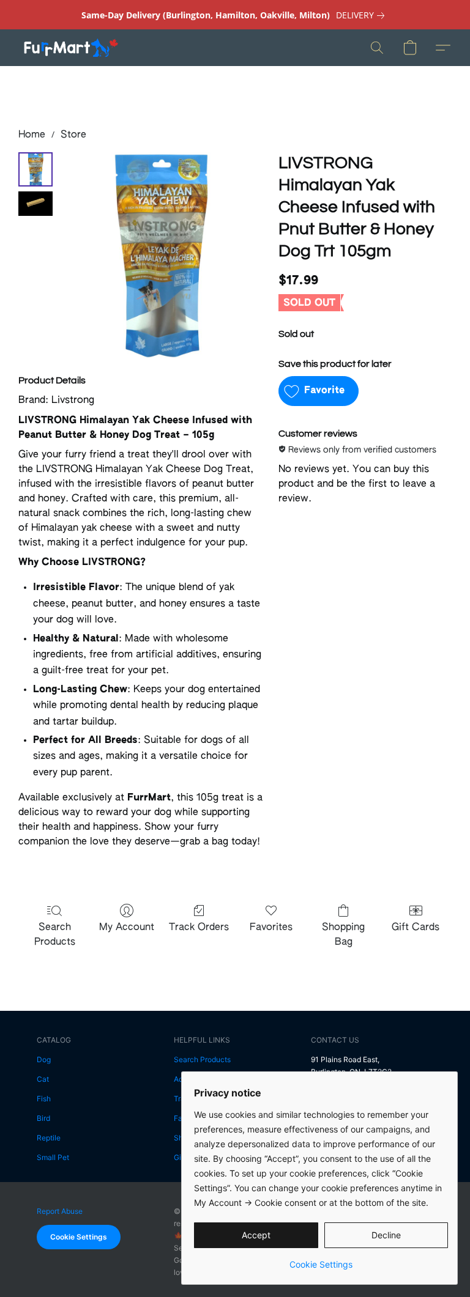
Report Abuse (60, 1211)
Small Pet (53, 1157)
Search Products (54, 935)
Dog (44, 1059)
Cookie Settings (78, 1236)
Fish (44, 1098)
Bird (43, 1118)
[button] (71, 47)
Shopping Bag (343, 935)
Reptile (49, 1137)
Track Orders (199, 928)
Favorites (271, 928)
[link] (362, 15)
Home (31, 135)
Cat (43, 1079)
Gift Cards (415, 928)
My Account (126, 928)
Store (73, 135)
